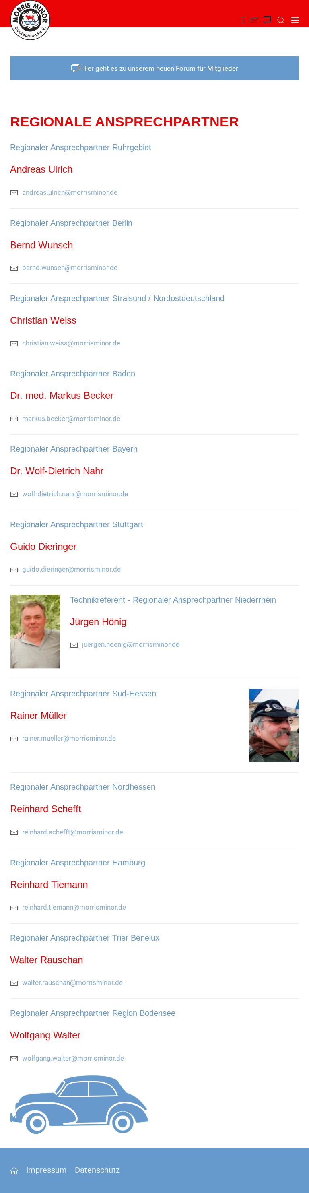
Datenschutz (97, 1170)
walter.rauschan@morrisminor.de (72, 982)
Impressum (46, 1170)
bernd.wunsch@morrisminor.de (69, 268)
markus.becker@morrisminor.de (71, 419)
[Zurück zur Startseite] (30, 20)
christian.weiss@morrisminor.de (71, 343)
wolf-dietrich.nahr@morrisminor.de (75, 494)
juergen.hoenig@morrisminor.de (130, 644)
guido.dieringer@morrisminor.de (71, 569)
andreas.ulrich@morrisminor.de (69, 192)
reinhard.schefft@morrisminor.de (72, 832)
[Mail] (255, 20)
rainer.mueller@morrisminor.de (69, 738)
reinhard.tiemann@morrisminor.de (74, 907)
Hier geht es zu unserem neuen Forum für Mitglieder (159, 68)
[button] (281, 20)
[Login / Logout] (243, 20)
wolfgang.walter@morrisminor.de (73, 1058)
